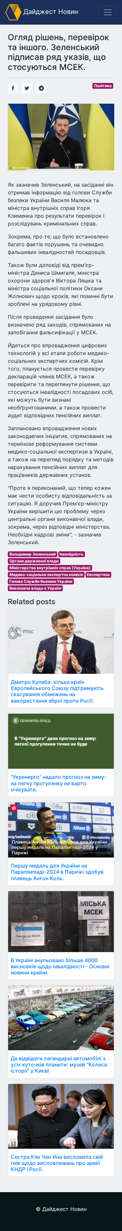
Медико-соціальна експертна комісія (46, 574)
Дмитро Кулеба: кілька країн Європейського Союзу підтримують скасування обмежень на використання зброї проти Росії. (57, 691)
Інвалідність (71, 554)
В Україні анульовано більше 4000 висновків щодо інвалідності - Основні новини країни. (60, 966)
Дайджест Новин (49, 12)
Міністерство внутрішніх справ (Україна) (49, 567)
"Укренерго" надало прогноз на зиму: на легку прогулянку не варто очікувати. (58, 783)
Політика (103, 85)
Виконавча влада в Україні (35, 588)
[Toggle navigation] (108, 12)
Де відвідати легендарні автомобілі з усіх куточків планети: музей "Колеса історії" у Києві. (59, 1064)
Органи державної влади (34, 560)
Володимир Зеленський (32, 554)
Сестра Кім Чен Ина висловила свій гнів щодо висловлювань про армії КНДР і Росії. (57, 1163)
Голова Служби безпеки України (40, 581)
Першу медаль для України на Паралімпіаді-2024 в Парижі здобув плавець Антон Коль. (57, 871)
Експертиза (98, 574)
